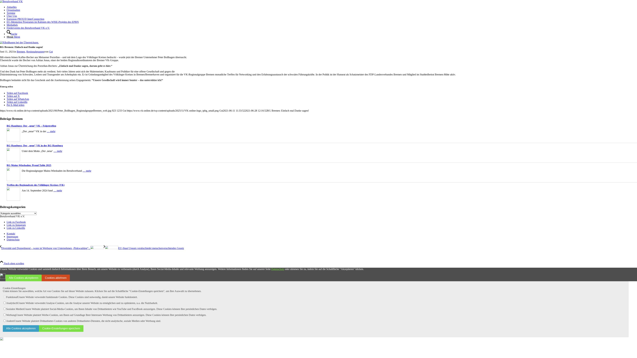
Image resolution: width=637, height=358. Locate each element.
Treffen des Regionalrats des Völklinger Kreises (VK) (36, 185)
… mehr (51, 131)
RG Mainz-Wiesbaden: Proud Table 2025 (29, 165)
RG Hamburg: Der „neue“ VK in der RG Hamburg (35, 145)
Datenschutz (277, 269)
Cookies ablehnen (56, 277)
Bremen (21, 51)
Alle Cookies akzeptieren (23, 277)
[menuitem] (322, 7)
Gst (51, 51)
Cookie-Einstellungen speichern (61, 328)
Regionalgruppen (35, 51)
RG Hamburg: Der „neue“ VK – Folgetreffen (31, 125)
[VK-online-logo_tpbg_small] (11, 1)
